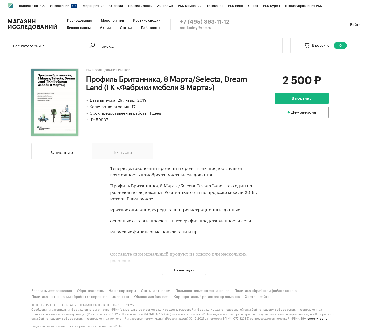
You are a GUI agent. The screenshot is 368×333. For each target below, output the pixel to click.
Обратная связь (90, 291)
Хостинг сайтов (258, 297)
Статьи (126, 28)
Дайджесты (150, 28)
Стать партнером (155, 291)
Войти (355, 25)
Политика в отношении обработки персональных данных (80, 297)
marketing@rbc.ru (195, 28)
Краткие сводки (146, 20)
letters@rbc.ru (317, 318)
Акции (105, 28)
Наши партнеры (122, 291)
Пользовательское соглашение (202, 291)
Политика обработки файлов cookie (265, 291)
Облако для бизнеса (151, 297)
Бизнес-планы (79, 28)
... (330, 4)
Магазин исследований (32, 24)
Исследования (79, 20)
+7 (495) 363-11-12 (204, 22)
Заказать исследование (51, 291)
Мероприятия (112, 20)
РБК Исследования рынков (108, 70)
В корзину (302, 98)
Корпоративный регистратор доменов (207, 297)
